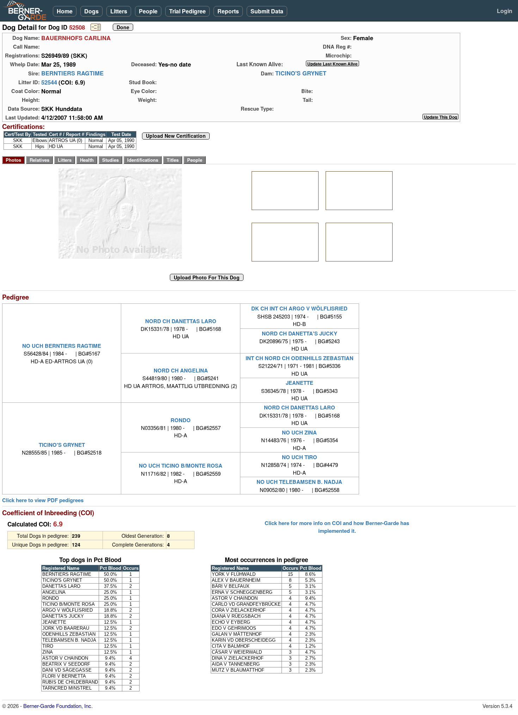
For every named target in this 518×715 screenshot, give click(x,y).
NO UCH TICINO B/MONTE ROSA (180, 465)
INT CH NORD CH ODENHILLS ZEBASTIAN (299, 358)
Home (65, 11)
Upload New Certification (176, 136)
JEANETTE (299, 383)
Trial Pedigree (187, 11)
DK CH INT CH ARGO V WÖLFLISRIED (299, 308)
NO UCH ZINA (299, 432)
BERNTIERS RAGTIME (72, 73)
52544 (49, 82)
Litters (118, 11)
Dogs (91, 11)
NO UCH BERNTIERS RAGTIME (61, 346)
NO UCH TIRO (299, 457)
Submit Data (267, 11)
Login (504, 11)
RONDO (181, 420)
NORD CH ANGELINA (181, 370)
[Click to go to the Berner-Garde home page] (26, 10)
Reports (228, 11)
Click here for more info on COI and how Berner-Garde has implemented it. (337, 527)
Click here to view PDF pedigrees (43, 500)
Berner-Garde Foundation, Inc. (58, 705)
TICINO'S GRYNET (300, 73)
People (148, 11)
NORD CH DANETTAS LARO (180, 321)
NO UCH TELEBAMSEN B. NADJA (299, 482)
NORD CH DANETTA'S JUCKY (299, 333)
